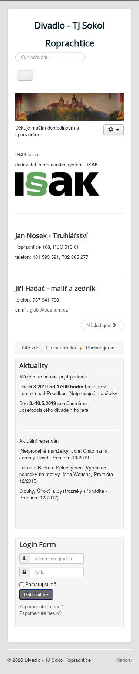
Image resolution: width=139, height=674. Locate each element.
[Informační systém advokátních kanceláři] (57, 183)
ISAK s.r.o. (27, 154)
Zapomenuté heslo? (40, 612)
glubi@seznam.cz (49, 309)
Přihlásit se (36, 594)
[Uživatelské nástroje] (113, 129)
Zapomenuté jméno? (41, 606)
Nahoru (124, 659)
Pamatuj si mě (40, 584)
